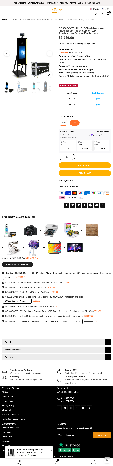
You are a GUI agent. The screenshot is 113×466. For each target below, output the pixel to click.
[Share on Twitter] (72, 205)
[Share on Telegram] (90, 205)
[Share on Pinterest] (78, 205)
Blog (4, 450)
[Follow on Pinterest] (77, 407)
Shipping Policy (8, 410)
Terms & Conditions (10, 414)
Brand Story (7, 437)
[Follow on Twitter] (65, 407)
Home (4, 20)
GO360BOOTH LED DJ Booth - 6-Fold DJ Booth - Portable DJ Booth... (37, 321)
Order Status (7, 396)
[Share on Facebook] (66, 205)
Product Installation (10, 428)
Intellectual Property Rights (13, 419)
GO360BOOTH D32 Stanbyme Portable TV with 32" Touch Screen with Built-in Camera (44, 311)
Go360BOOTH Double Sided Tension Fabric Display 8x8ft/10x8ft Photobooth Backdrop (44, 297)
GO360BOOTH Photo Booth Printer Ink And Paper (27, 292)
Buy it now (85, 173)
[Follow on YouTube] (83, 407)
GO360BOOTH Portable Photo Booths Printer (25, 287)
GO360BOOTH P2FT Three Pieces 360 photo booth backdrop (33, 452)
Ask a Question (66, 180)
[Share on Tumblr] (84, 205)
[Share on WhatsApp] (102, 205)
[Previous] (7, 53)
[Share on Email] (96, 205)
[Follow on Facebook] (59, 407)
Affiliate (5, 392)
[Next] (49, 53)
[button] (99, 9)
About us (6, 446)
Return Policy (8, 401)
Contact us (6, 441)
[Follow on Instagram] (71, 407)
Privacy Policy (8, 405)
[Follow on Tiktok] (89, 407)
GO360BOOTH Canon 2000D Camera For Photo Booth (30, 282)
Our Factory (7, 432)
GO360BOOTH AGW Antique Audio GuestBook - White (30, 306)
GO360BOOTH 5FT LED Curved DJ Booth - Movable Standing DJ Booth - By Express (44, 316)
